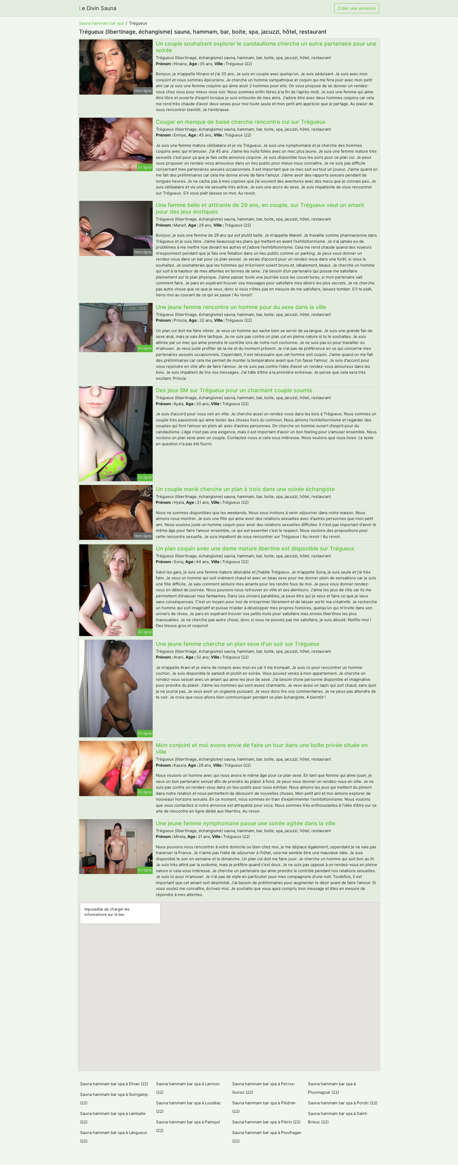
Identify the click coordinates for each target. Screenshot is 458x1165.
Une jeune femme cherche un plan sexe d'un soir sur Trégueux (237, 644)
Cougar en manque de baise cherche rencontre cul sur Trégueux (240, 121)
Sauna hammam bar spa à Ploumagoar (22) (332, 1088)
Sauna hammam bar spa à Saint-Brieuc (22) (338, 1117)
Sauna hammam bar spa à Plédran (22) (264, 1107)
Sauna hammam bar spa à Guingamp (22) (114, 1098)
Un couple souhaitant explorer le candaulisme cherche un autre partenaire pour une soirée (266, 47)
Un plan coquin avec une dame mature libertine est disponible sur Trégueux (255, 548)
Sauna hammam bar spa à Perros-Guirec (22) (264, 1088)
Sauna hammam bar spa (101, 23)
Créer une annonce (357, 8)
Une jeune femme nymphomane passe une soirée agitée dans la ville (245, 823)
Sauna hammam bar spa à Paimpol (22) (188, 1126)
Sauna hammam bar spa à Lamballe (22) (113, 1117)
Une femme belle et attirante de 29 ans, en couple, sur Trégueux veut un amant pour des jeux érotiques (260, 208)
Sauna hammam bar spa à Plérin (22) (266, 1121)
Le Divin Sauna (97, 8)
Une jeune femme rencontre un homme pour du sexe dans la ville (241, 307)
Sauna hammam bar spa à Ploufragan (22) (266, 1137)
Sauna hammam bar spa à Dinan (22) (114, 1083)
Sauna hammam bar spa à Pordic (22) (342, 1102)
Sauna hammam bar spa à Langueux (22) (113, 1137)
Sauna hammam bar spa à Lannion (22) (188, 1088)
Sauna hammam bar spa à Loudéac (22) (188, 1107)
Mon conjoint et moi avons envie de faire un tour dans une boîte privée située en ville (262, 748)
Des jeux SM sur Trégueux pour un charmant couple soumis (234, 390)
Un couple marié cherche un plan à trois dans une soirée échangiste (245, 489)
